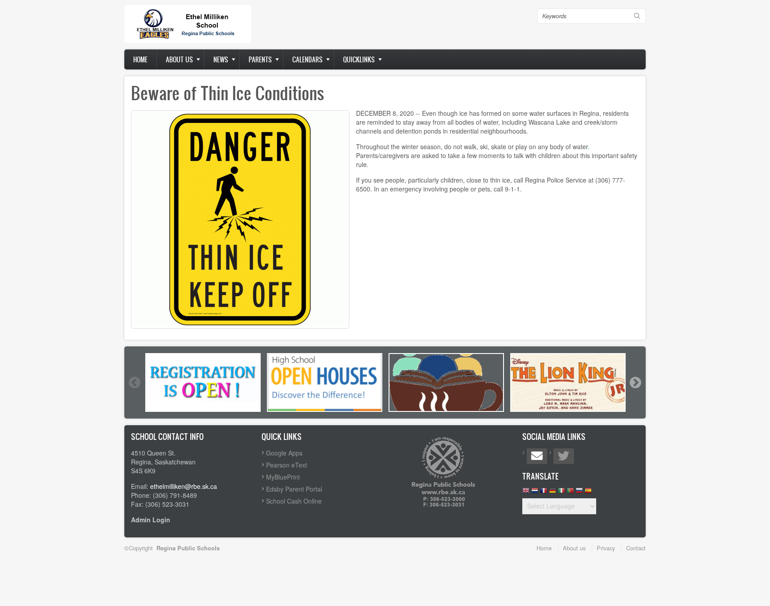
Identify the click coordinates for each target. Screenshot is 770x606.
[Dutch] (534, 492)
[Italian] (561, 492)
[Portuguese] (570, 492)
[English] (525, 492)
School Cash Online (294, 500)
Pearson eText (286, 464)
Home (140, 59)
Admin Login (150, 519)
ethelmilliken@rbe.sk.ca (183, 486)
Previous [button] (134, 382)
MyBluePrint (283, 476)
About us (179, 59)
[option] (203, 382)
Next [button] (635, 382)
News (220, 59)
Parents (260, 59)
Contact (636, 548)
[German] (552, 492)
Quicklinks (359, 59)
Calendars (307, 59)
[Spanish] (588, 492)
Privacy (606, 548)
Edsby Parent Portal (294, 488)
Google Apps (284, 452)
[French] (543, 492)
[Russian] (579, 492)
